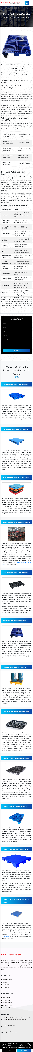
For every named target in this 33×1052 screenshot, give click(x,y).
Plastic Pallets (6, 997)
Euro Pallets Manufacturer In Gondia (14, 620)
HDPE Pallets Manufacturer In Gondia (15, 806)
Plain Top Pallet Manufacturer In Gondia (15, 849)
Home (6, 17)
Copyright (4, 1044)
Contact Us (5, 987)
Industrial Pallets (7, 1003)
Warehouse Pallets (7, 1005)
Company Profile (7, 979)
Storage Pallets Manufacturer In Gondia (15, 429)
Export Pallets (6, 1008)
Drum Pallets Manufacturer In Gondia (14, 667)
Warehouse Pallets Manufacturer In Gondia (16, 522)
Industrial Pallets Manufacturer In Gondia (16, 477)
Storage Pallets (6, 1000)
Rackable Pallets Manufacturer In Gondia (16, 711)
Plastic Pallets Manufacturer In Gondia (15, 384)
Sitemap (4, 982)
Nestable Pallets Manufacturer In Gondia (16, 758)
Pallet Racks (5, 936)
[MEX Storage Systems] (12, 956)
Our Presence (6, 985)
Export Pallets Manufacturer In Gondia (15, 572)
